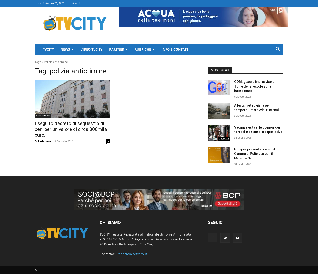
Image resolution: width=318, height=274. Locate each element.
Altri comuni (43, 115)
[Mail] (225, 238)
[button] (277, 49)
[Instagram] (212, 237)
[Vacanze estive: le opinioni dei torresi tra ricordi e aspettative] (219, 133)
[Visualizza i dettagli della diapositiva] (159, 199)
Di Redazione (43, 141)
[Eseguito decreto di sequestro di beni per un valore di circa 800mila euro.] (72, 99)
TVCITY (48, 49)
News (65, 49)
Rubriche (143, 49)
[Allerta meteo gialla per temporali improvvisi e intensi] (219, 111)
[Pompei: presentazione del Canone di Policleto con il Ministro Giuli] (219, 155)
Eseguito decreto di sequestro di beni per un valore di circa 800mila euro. (71, 129)
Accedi (76, 3)
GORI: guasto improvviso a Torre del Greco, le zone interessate (254, 86)
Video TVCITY (92, 49)
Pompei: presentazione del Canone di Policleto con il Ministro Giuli (254, 153)
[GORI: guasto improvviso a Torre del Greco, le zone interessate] (219, 87)
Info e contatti (175, 49)
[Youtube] (237, 238)
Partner (116, 49)
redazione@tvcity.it (132, 254)
